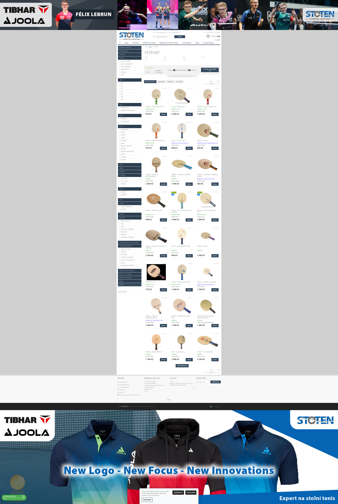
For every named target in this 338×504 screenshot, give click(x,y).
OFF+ (122, 99)
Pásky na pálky (125, 221)
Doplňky (123, 159)
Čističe (121, 214)
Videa (197, 43)
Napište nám (148, 389)
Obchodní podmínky (150, 383)
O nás (126, 43)
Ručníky (123, 148)
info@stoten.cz (123, 382)
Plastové (124, 118)
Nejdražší (170, 81)
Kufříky (123, 184)
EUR (219, 40)
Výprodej (122, 54)
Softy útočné (125, 61)
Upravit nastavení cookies (147, 406)
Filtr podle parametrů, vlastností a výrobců (181, 76)
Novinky (173, 378)
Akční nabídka (123, 51)
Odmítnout (178, 493)
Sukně (123, 138)
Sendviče (124, 72)
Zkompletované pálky (128, 110)
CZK (216, 40)
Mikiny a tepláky (126, 146)
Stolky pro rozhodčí (128, 260)
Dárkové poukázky (125, 277)
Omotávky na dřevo (127, 229)
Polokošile (124, 129)
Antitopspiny (125, 69)
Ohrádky (123, 252)
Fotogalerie (186, 43)
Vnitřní (123, 192)
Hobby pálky (125, 107)
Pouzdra (122, 175)
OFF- (122, 94)
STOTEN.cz (122, 390)
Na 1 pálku (124, 181)
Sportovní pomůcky (127, 237)
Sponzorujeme (208, 43)
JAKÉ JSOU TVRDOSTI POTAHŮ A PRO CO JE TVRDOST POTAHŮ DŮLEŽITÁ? (181, 384)
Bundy (123, 143)
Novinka (158, 70)
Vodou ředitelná (126, 206)
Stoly (121, 189)
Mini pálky (124, 232)
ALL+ (122, 91)
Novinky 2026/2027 (125, 47)
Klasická (123, 209)
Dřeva (121, 80)
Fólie (122, 226)
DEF (122, 83)
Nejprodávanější (150, 81)
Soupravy (124, 140)
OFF (122, 97)
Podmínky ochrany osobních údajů (154, 385)
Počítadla (124, 254)
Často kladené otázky (150, 381)
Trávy (122, 75)
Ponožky (123, 157)
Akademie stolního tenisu (169, 43)
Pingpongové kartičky (126, 270)
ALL (122, 88)
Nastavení (147, 500)
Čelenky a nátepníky (127, 151)
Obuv (121, 165)
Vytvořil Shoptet (216, 406)
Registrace (217, 32)
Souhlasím (191, 493)
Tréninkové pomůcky (128, 265)
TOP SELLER (159, 72)
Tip (148, 72)
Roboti (123, 263)
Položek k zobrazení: (209, 69)
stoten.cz (121, 392)
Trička (123, 132)
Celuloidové (125, 121)
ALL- (122, 86)
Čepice (123, 154)
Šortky (123, 135)
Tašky (121, 168)
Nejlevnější (161, 81)
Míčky (121, 115)
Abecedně (179, 81)
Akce (148, 70)
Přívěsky (123, 234)
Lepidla (121, 203)
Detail (163, 114)
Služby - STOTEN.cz (125, 274)
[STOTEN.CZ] (134, 36)
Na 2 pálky (124, 178)
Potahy (121, 58)
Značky (121, 284)
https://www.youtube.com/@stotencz (129, 395)
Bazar (121, 281)
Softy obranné (126, 66)
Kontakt (135, 43)
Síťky (120, 200)
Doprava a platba (149, 43)
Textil (121, 126)
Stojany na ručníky (127, 257)
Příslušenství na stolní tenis (129, 242)
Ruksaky (121, 172)
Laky (122, 224)
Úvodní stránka (120, 42)
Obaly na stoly (126, 249)
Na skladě (150, 68)
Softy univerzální (127, 64)
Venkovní (124, 195)
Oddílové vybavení (125, 246)
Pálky (121, 104)
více (194, 388)
